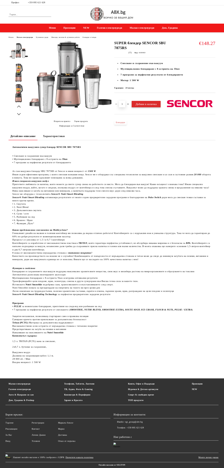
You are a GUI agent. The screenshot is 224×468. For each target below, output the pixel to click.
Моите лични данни (208, 457)
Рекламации (11, 429)
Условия (36, 441)
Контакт (36, 429)
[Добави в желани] (120, 98)
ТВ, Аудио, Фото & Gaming (78, 389)
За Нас (8, 435)
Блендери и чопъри (89, 37)
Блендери (120, 122)
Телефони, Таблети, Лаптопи (79, 384)
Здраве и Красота (73, 400)
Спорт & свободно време (141, 395)
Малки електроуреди (142, 28)
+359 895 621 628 (36, 2)
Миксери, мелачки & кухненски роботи (65, 37)
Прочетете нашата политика (79, 457)
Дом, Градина (170, 28)
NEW (86, 28)
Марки (61, 429)
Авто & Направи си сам (21, 395)
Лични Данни (39, 435)
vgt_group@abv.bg (134, 422)
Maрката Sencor (65, 423)
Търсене (9, 423)
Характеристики (54, 136)
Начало (11, 37)
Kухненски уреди (42, 37)
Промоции (69, 28)
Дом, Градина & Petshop (21, 400)
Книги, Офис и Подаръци (141, 384)
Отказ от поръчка (66, 441)
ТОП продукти (136, 400)
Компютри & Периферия (77, 395)
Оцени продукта (81, 121)
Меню (52, 28)
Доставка (62, 435)
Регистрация (38, 423)
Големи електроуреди (109, 28)
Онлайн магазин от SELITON (112, 465)
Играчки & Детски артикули (143, 389)
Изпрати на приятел (62, 121)
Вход (7, 441)
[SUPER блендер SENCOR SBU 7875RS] (19, 52)
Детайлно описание (23, 136)
